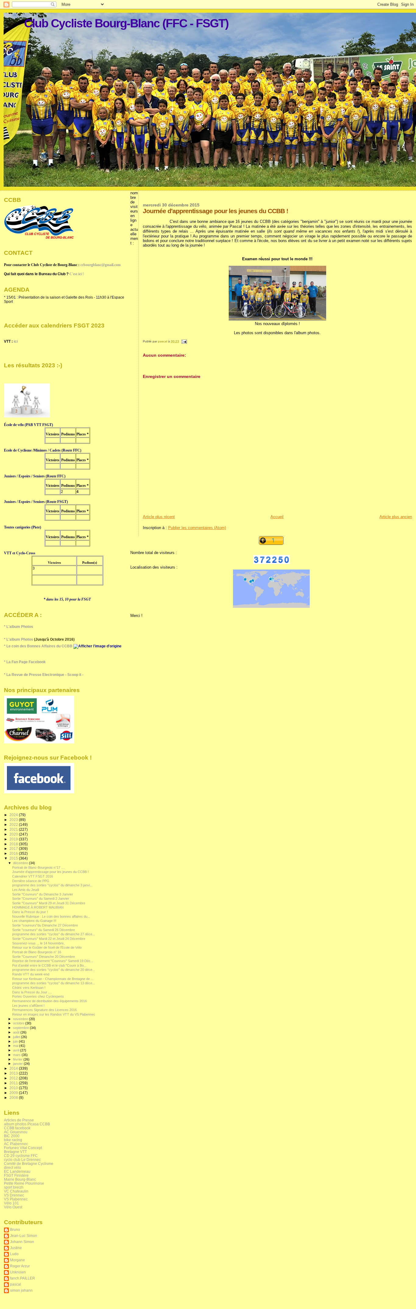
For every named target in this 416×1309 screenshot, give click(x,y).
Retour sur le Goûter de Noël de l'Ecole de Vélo (47, 947)
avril (16, 1050)
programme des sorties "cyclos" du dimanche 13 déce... (53, 983)
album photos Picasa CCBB (27, 1124)
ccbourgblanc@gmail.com (100, 265)
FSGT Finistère (16, 1175)
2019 (14, 839)
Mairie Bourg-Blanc (20, 1179)
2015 (14, 858)
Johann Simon (22, 1242)
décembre (21, 863)
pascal (15, 1284)
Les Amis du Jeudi (25, 890)
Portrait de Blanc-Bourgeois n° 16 (36, 952)
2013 (14, 1073)
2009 (14, 1093)
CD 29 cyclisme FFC (21, 1156)
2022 (14, 824)
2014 (14, 1068)
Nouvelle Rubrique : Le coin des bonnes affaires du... (51, 916)
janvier (18, 1063)
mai (16, 1046)
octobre (19, 1023)
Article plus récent (159, 516)
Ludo (14, 1254)
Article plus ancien (395, 516)
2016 (14, 853)
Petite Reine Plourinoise (24, 1183)
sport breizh (13, 1187)
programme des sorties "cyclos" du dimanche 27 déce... (53, 934)
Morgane (17, 1260)
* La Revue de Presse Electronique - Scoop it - (43, 675)
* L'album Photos (18, 627)
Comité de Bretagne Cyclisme (28, 1163)
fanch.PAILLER (22, 1278)
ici (16, 341)
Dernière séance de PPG (30, 881)
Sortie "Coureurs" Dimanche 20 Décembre (43, 956)
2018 (14, 844)
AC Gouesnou (15, 1132)
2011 (14, 1083)
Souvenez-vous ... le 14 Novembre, (38, 943)
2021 (14, 829)
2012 (14, 1078)
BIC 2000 (11, 1136)
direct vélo (12, 1167)
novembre (21, 1019)
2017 (14, 848)
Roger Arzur (20, 1266)
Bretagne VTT (15, 1152)
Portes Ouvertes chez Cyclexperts (38, 996)
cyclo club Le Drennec (22, 1160)
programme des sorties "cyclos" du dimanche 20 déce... (53, 969)
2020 (14, 834)
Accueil (277, 516)
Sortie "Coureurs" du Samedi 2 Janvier (40, 898)
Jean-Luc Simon (23, 1236)
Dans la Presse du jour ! (30, 912)
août (16, 1032)
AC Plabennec (16, 1144)
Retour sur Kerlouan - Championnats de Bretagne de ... (52, 979)
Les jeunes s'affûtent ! (28, 1005)
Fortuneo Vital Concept (23, 1148)
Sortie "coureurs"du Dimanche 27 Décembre (45, 925)
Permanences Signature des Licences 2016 (44, 1010)
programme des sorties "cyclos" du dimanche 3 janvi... (52, 885)
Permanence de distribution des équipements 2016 (49, 1001)
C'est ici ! (76, 274)
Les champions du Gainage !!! (34, 921)
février (18, 1059)
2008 (14, 1097)
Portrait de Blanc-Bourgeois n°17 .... (38, 867)
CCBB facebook (17, 1128)
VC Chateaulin (16, 1191)
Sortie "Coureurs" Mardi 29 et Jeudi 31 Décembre (48, 903)
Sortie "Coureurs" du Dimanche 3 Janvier (42, 894)
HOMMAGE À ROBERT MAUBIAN (38, 907)
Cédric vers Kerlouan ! (28, 987)
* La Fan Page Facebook (25, 662)
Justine (16, 1248)
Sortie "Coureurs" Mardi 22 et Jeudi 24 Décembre (48, 938)
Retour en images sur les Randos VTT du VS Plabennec (53, 1014)
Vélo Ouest (13, 1207)
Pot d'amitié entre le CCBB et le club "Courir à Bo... (49, 965)
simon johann (21, 1290)
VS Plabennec (16, 1199)
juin (16, 1041)
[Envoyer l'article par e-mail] (184, 341)
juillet (17, 1037)
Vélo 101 (11, 1203)
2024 (14, 815)
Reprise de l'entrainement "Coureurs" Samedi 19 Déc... (52, 961)
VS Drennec (14, 1195)
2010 (14, 1088)
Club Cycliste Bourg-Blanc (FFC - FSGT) (126, 23)
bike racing (13, 1140)
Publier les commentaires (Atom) (197, 527)
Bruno (15, 1229)
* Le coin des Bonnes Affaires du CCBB (38, 646)
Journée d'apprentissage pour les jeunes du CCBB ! (50, 872)
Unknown (18, 1272)
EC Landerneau (17, 1171)
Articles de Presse (19, 1120)
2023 (14, 820)
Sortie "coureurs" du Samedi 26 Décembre (43, 930)
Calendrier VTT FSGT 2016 (32, 876)
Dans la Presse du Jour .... (32, 992)
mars (17, 1055)
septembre (21, 1028)
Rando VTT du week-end (30, 974)
